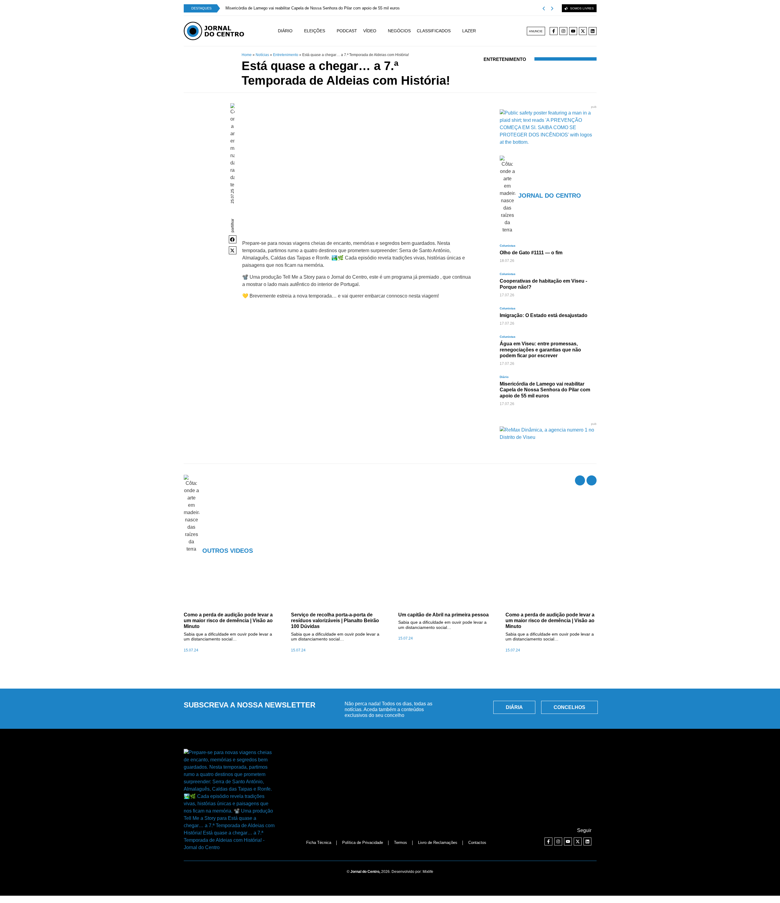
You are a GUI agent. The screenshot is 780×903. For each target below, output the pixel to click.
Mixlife (428, 871)
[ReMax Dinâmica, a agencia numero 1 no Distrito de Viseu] (548, 437)
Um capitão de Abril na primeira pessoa (443, 614)
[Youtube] (573, 31)
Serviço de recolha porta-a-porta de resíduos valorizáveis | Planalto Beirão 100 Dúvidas (335, 620)
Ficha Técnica (318, 842)
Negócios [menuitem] (399, 30)
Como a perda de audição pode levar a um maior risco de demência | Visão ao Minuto (228, 620)
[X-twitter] (583, 31)
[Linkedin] (593, 31)
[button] (233, 239)
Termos (400, 842)
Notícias (262, 55)
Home (247, 55)
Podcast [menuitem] (347, 30)
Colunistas (508, 245)
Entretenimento (285, 55)
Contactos (477, 842)
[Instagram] (563, 31)
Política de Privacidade (362, 842)
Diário (504, 377)
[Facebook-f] (554, 31)
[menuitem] (291, 31)
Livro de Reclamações (437, 842)
